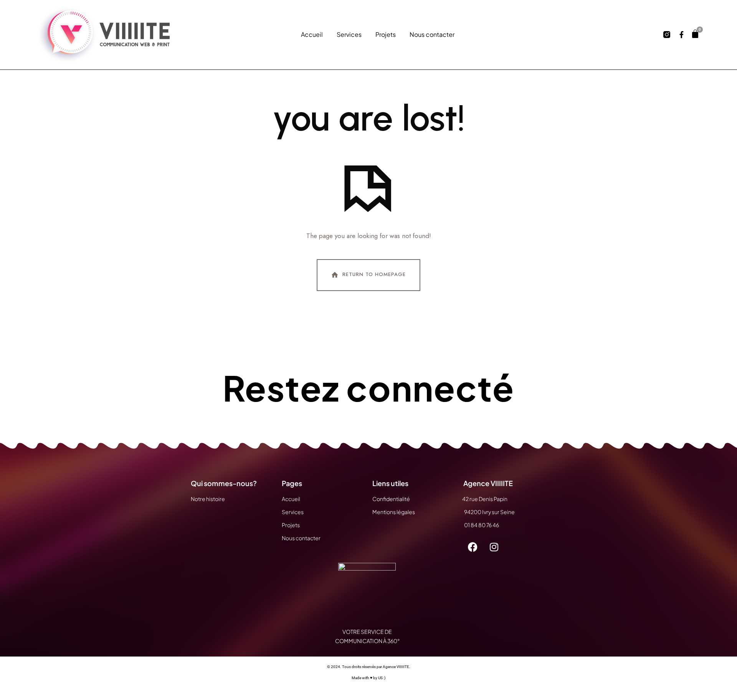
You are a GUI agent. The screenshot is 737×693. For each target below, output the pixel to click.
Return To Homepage (374, 274)
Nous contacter (432, 34)
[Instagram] (494, 547)
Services (349, 34)
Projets (385, 34)
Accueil (312, 34)
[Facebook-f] (681, 34)
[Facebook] (473, 547)
